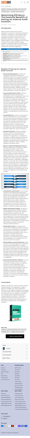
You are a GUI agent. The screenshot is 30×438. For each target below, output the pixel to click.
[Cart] (24, 2)
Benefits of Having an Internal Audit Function (14, 9)
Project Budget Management (21, 409)
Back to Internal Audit (16, 336)
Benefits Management (6, 399)
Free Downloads (18, 389)
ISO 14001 (17, 379)
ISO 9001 (17, 373)
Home (2, 6)
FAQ (2, 373)
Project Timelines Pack (20, 401)
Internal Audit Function (17, 11)
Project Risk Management (21, 407)
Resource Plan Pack (19, 399)
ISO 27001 (17, 369)
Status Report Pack (19, 397)
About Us (3, 367)
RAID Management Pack (20, 405)
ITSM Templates (18, 383)
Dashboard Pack (18, 393)
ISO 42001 (17, 371)
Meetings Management (6, 405)
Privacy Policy (4, 377)
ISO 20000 (17, 375)
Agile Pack (3, 393)
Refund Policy (4, 375)
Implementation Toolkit (6, 403)
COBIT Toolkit (18, 381)
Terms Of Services (5, 379)
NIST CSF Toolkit (19, 385)
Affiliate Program (5, 371)
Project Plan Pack (19, 395)
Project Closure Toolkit (6, 401)
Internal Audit (8, 6)
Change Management (6, 397)
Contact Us (3, 369)
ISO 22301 (17, 377)
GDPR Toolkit (18, 367)
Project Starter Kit (5, 395)
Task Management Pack (20, 403)
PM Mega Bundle (19, 387)
